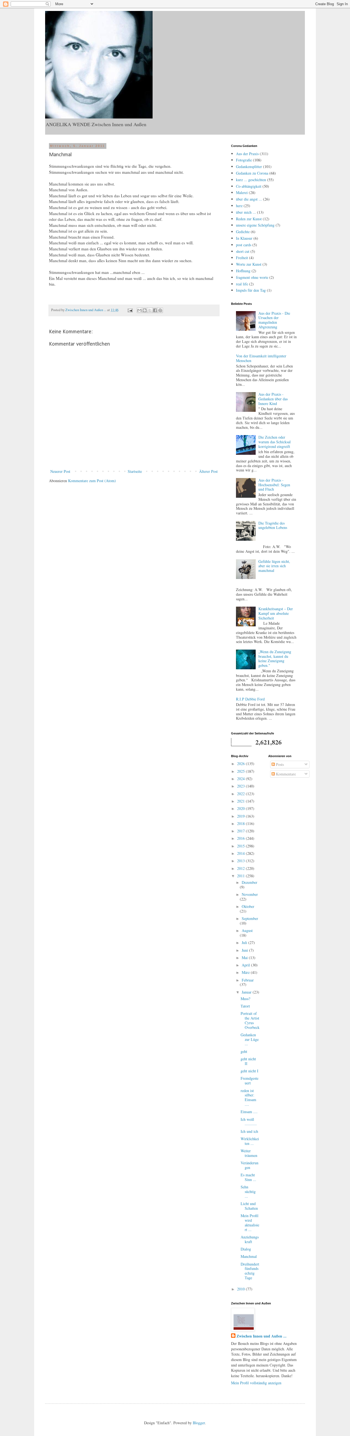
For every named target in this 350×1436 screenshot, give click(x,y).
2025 (241, 771)
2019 (241, 816)
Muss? (245, 998)
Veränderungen (249, 1165)
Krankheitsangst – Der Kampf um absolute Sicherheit (275, 613)
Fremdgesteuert (249, 1080)
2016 (241, 838)
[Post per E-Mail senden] (129, 310)
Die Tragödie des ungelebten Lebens (272, 525)
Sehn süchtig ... (248, 1191)
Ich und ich (249, 1131)
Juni (245, 950)
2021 (241, 801)
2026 (241, 763)
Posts (279, 764)
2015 (241, 846)
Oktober (248, 906)
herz (239, 205)
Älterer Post (208, 471)
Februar (248, 980)
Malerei (242, 192)
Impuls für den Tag (251, 290)
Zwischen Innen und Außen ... (262, 1336)
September (250, 918)
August (247, 930)
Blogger (199, 1422)
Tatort (245, 1006)
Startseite (135, 471)
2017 (241, 830)
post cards (243, 244)
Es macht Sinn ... (248, 1177)
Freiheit (242, 257)
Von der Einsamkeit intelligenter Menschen (261, 358)
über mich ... (246, 212)
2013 (241, 860)
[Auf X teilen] (150, 310)
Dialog (246, 1249)
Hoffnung (243, 270)
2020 (241, 808)
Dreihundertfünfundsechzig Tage (250, 1270)
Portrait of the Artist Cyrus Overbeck (250, 1020)
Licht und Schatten (249, 1206)
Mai (245, 957)
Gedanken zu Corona (252, 173)
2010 (241, 1289)
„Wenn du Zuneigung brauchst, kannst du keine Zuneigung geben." (274, 658)
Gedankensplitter (249, 166)
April (246, 965)
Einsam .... (249, 1111)
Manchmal (249, 1256)
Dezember (249, 882)
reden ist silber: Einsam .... (248, 1097)
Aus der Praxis (247, 153)
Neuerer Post (60, 471)
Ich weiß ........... (249, 1122)
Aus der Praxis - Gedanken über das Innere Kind (273, 399)
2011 (241, 875)
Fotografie (244, 160)
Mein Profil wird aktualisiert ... (250, 1222)
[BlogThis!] (144, 310)
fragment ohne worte (252, 277)
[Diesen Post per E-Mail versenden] (139, 310)
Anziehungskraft (250, 1239)
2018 (241, 823)
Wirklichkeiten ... (250, 1141)
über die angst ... (249, 199)
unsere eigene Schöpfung (255, 225)
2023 (241, 786)
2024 (241, 778)
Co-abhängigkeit (248, 186)
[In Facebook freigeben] (155, 310)
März (246, 972)
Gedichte (243, 231)
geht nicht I (249, 1070)
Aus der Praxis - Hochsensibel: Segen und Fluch (274, 484)
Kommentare (285, 774)
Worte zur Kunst (248, 264)
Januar (247, 992)
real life (242, 283)
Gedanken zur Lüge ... (250, 1039)
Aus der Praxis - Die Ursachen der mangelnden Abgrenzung (274, 320)
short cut (242, 251)
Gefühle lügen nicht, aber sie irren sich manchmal (274, 566)
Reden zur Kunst (249, 218)
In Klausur (244, 238)
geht (244, 1051)
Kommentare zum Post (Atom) (92, 480)
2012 (241, 868)
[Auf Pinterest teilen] (160, 310)
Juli (245, 942)
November (250, 894)
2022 (241, 793)
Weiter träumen (249, 1153)
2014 (241, 853)
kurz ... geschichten (251, 179)
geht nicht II (248, 1061)
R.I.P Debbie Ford (250, 699)
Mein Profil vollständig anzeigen (256, 1382)
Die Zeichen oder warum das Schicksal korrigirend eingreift (274, 442)
